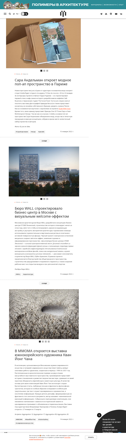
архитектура (28, 274)
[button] (99, 415)
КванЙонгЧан (31, 419)
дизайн (41, 132)
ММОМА (19, 419)
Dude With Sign (64, 109)
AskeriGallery (43, 419)
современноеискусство (25, 423)
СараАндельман (22, 132)
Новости (25, 74)
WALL (18, 274)
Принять (91, 437)
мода (34, 132)
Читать (18, 74)
